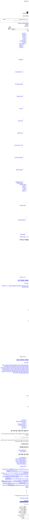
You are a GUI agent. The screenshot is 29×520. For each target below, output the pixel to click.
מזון (6, 474)
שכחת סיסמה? (25, 23)
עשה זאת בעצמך (6, 481)
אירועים (24, 37)
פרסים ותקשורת (22, 425)
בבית (14, 469)
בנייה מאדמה (22, 471)
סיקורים (24, 35)
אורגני (23, 469)
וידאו (22, 472)
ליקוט (8, 474)
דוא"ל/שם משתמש (23, 19)
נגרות (15, 481)
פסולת (27, 483)
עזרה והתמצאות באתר (21, 421)
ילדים (27, 474)
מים (22, 476)
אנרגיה (20, 469)
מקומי (20, 476)
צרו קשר (24, 190)
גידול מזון (14, 471)
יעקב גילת (26, 283)
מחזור (24, 476)
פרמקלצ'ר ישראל (22, 450)
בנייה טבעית (26, 471)
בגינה (11, 469)
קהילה (17, 483)
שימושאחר (17, 485)
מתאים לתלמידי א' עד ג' (20, 458)
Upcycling (26, 469)
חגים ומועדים (23, 466)
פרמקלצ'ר (22, 483)
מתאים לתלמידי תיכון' (21, 462)
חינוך (19, 472)
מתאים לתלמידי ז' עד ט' (20, 461)
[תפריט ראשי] (27, 31)
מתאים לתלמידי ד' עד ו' (21, 460)
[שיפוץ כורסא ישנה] (17, 343)
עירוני (12, 481)
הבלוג (24, 38)
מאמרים (24, 34)
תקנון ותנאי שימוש (22, 424)
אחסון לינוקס (23, 451)
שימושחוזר (11, 485)
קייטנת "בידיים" (7, 483)
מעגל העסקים (23, 41)
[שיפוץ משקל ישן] (17, 263)
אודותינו (24, 39)
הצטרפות (20, 23)
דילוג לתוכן (26, 1)
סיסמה (4, 19)
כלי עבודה (17, 474)
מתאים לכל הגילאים (21, 463)
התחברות (26, 498)
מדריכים (24, 33)
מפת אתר (23, 427)
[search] (21, 29)
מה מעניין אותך (22, 43)
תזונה (26, 487)
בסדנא (18, 471)
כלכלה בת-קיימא (12, 474)
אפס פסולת (17, 469)
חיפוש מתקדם (20, 183)
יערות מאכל (23, 474)
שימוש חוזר (4, 485)
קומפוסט (14, 483)
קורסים (24, 42)
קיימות (26, 485)
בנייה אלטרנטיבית (5, 469)
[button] (24, 501)
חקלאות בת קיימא (14, 472)
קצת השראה (22, 485)
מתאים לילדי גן (22, 457)
